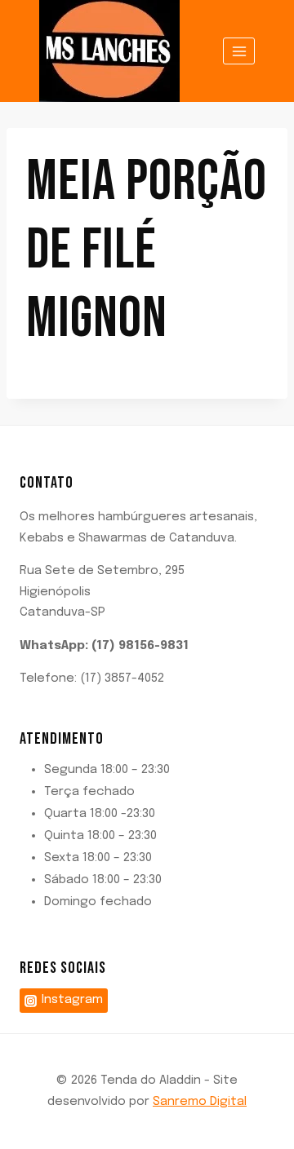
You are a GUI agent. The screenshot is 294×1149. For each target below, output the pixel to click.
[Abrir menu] (239, 51)
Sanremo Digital (200, 1101)
